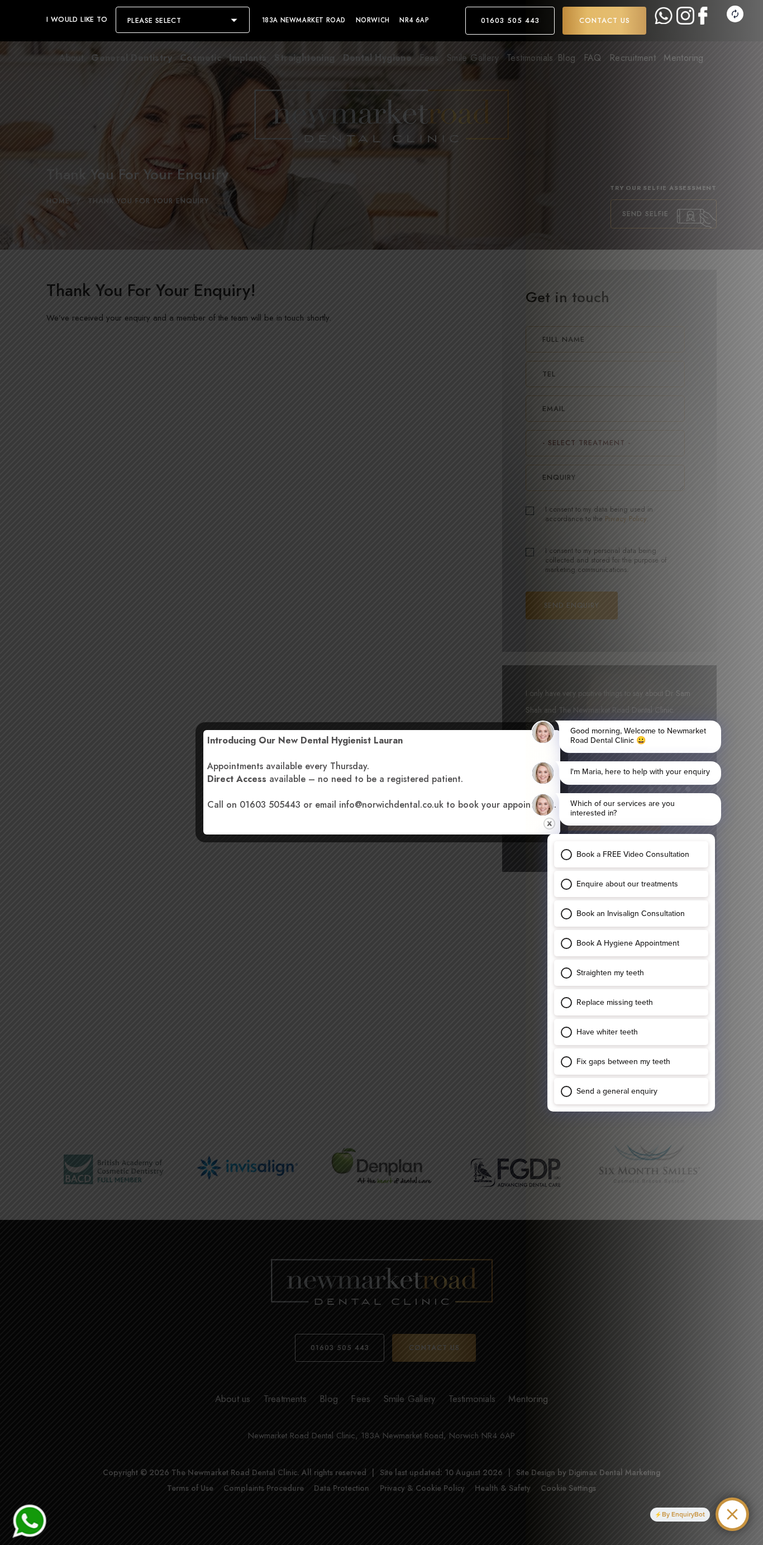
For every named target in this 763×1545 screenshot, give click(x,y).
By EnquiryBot (683, 1514)
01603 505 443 (510, 21)
